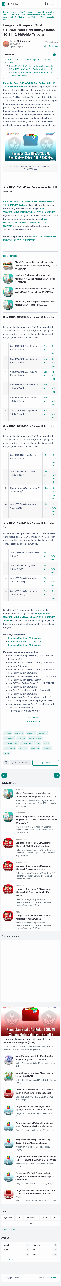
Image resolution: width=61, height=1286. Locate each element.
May (5, 1254)
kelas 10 (19, 733)
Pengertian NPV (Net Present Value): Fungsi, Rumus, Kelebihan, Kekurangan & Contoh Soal (34, 1176)
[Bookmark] (6, 763)
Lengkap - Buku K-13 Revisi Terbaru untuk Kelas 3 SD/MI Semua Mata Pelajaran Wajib (35, 1193)
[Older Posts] (4, 775)
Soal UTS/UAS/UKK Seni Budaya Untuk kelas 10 (32, 66)
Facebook (33, 717)
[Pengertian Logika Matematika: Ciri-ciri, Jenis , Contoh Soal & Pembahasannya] (9, 1131)
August (7, 1250)
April (34, 1254)
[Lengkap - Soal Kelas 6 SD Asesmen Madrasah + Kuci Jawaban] (8, 920)
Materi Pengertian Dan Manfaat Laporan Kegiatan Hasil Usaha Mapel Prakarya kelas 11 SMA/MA (36, 819)
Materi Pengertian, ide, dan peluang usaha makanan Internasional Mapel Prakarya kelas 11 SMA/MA (36, 265)
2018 (45, 1217)
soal (47, 743)
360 (55, 1217)
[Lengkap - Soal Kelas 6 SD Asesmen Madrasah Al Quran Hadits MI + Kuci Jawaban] (8, 894)
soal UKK (35, 748)
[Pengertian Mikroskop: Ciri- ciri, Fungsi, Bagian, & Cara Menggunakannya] (9, 1147)
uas (7, 753)
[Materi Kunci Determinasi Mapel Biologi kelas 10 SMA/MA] (9, 1081)
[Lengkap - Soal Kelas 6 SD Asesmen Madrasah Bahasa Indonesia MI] (8, 870)
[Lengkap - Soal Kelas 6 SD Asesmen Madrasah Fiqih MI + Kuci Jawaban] (8, 847)
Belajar (8, 733)
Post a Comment (22, 762)
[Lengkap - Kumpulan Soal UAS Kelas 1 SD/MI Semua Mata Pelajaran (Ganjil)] (30, 1035)
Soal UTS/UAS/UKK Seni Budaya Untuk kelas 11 (32, 69)
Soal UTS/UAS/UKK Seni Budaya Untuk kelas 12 (32, 72)
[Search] (51, 4)
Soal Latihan (10, 748)
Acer (30, 1224)
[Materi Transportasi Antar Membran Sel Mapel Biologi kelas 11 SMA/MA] (9, 1064)
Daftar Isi (9, 54)
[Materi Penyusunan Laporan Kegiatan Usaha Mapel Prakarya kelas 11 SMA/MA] (8, 309)
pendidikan (9, 738)
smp (38, 743)
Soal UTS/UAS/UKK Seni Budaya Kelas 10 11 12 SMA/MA (25, 222)
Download (53, 349)
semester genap (11, 743)
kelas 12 (43, 733)
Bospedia (10, 4)
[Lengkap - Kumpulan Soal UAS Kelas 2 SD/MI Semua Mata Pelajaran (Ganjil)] (9, 1097)
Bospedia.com (50, 1278)
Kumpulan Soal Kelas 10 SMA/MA (24, 638)
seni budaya (27, 743)
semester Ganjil (35, 738)
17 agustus (32, 1217)
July (33, 1250)
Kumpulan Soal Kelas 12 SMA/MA (24, 645)
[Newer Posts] (57, 775)
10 (19, 1217)
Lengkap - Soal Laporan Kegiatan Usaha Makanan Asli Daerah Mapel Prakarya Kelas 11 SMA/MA (35, 278)
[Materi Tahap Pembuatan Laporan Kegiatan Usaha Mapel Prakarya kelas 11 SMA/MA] (8, 296)
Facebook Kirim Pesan (17, 76)
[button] (51, 46)
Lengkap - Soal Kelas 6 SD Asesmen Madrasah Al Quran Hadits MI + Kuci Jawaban (33, 892)
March (6, 1245)
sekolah (22, 738)
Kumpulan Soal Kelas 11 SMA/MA (24, 641)
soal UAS (23, 748)
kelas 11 (31, 733)
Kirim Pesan (33, 721)
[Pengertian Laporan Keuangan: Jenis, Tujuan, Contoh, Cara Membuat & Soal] (9, 1114)
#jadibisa (8, 1217)
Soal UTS (47, 748)
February (36, 1245)
